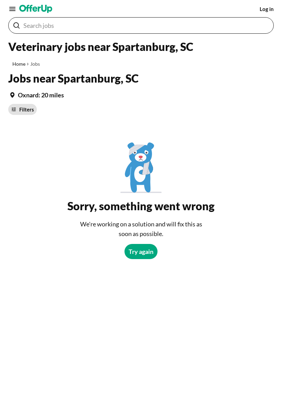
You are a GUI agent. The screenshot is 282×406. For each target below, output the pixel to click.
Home (18, 64)
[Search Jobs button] (16, 25)
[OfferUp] (35, 9)
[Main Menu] (12, 9)
